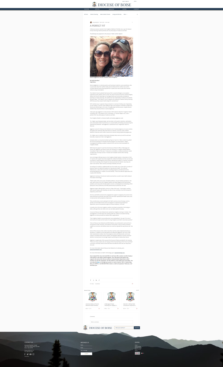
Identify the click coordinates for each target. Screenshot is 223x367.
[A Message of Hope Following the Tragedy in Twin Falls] (111, 297)
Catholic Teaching (94, 14)
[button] (97, 9)
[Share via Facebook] (90, 280)
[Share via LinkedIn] (96, 280)
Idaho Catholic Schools (105, 14)
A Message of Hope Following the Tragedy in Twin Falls (110, 304)
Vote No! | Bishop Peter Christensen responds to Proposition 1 (129, 304)
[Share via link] (99, 280)
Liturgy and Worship (116, 14)
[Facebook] (25, 354)
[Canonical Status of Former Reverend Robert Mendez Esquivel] (92, 297)
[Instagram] (33, 354)
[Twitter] (27, 354)
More (125, 14)
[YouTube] (30, 354)
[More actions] (132, 22)
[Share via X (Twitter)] (93, 280)
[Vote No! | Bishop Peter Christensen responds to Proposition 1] (130, 297)
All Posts (86, 14)
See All (137, 290)
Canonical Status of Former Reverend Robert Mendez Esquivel (92, 304)
